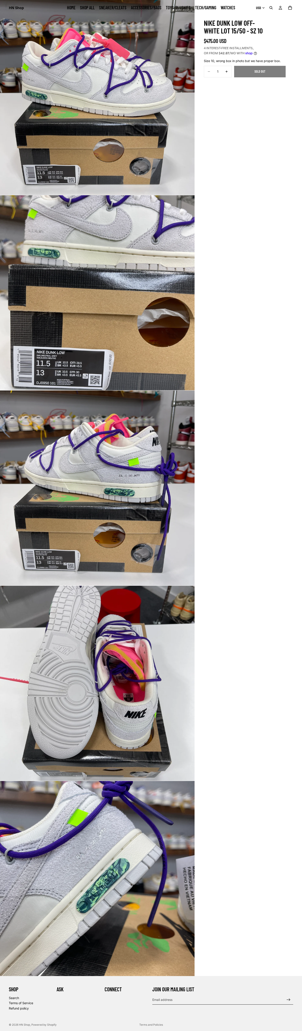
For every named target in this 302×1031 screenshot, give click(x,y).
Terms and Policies (151, 1024)
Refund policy (19, 1008)
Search (14, 998)
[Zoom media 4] (97, 683)
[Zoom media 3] (97, 488)
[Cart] (290, 8)
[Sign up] (288, 999)
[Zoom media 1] (97, 97)
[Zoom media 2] (97, 292)
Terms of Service (21, 1003)
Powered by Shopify (44, 1024)
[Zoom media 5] (97, 878)
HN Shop (24, 1024)
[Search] (271, 8)
